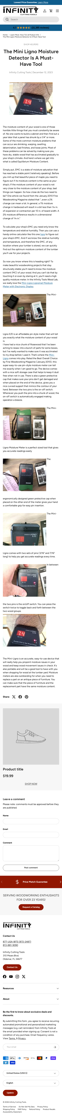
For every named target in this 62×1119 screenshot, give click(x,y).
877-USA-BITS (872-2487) (17, 941)
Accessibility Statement (12, 1112)
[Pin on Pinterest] (26, 697)
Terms (12, 1038)
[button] (51, 11)
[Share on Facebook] (20, 697)
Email (5, 829)
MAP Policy (22, 1109)
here (42, 234)
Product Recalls (49, 1109)
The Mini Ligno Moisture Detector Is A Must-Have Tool (24, 37)
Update (10, 1093)
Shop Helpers (31, 44)
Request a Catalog (31, 907)
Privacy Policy (42, 1107)
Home (5, 35)
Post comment (31, 867)
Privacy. (22, 1038)
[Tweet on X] (14, 697)
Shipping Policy (9, 1109)
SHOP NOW (31, 783)
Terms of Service (9, 1107)
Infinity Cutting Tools (17, 1102)
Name (6, 815)
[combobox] (31, 19)
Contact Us (12, 967)
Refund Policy (34, 1109)
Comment (7, 843)
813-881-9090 (10, 945)
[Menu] (57, 11)
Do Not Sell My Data (26, 1107)
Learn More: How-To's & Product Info (24, 35)
